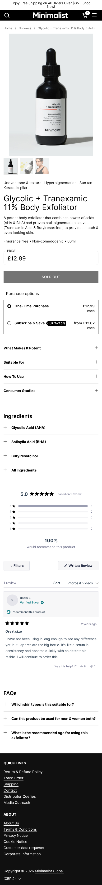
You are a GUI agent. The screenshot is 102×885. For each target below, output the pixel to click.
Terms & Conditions (20, 829)
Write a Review (83, 566)
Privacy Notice (16, 835)
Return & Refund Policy (23, 772)
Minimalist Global (49, 871)
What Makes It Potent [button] (22, 348)
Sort (57, 583)
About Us (11, 823)
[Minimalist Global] (50, 15)
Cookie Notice (15, 841)
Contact (10, 790)
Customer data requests (24, 847)
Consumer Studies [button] (19, 390)
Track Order (13, 778)
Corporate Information (22, 854)
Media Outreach (17, 802)
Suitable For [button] (14, 362)
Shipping (11, 784)
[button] (7, 15)
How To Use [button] (14, 376)
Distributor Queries (20, 796)
